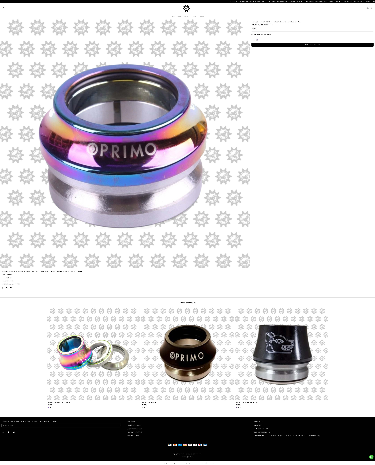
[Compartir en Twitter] (7, 288)
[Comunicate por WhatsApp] (371, 457)
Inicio (252, 21)
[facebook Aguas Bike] (9, 432)
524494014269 (258, 425)
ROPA (195, 16)
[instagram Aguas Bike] (3, 432)
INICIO (173, 16)
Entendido (210, 462)
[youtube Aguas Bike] (14, 432)
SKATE (202, 16)
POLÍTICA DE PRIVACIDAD (135, 429)
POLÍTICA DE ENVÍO (133, 435)
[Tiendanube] (187, 457)
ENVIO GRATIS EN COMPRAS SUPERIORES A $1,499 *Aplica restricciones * (168, 1)
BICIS (179, 16)
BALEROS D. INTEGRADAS (279, 21)
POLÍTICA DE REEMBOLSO (135, 432)
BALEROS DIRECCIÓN (266, 21)
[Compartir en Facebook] (2, 288)
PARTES (186, 16)
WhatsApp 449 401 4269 (261, 428)
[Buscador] (3, 8)
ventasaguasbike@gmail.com (262, 432)
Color (252, 40)
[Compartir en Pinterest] (11, 288)
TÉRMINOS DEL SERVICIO (135, 425)
